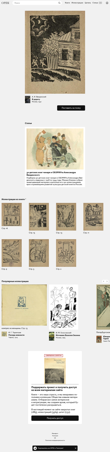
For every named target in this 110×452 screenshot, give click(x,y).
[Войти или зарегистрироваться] (107, 3)
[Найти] (59, 3)
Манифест (55, 433)
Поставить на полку (71, 108)
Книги (67, 3)
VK (55, 438)
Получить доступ (55, 418)
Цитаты (88, 3)
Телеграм (55, 436)
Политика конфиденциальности (55, 440)
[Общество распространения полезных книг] (5, 3)
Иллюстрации (77, 3)
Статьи (95, 3)
